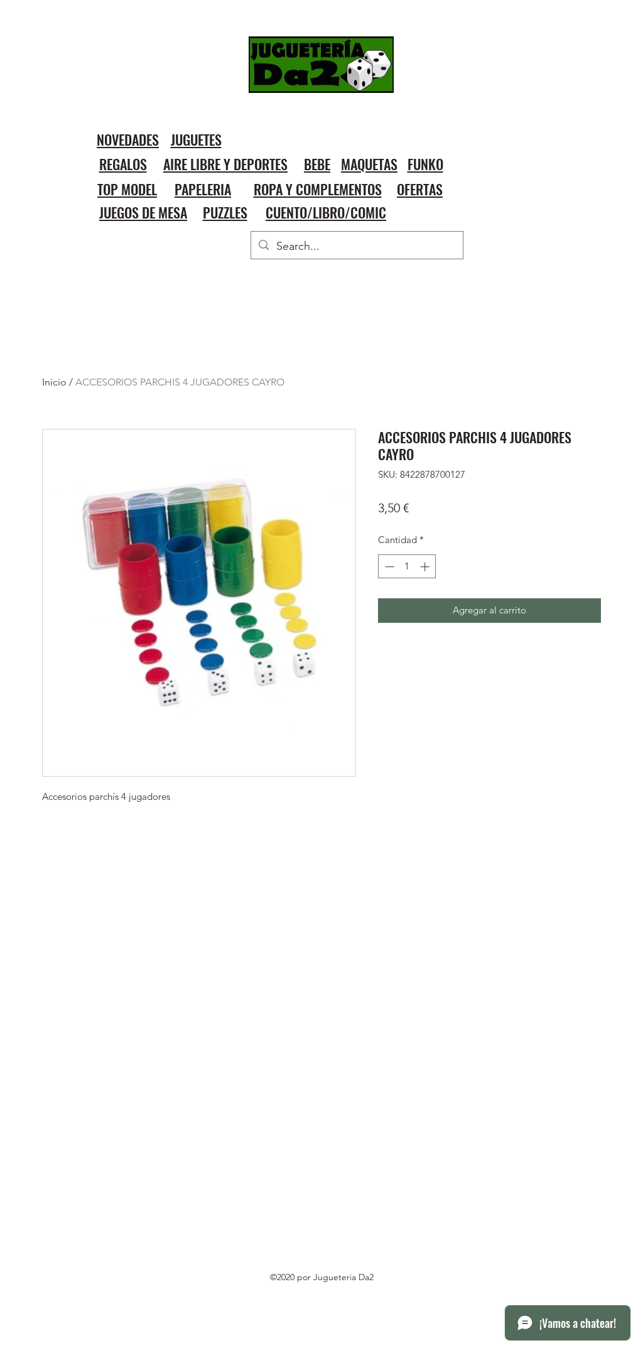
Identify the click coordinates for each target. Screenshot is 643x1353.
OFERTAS (420, 189)
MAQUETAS (369, 164)
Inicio (54, 382)
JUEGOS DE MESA (143, 212)
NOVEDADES (128, 139)
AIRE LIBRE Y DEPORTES (225, 164)
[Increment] (426, 566)
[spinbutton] (407, 566)
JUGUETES (196, 139)
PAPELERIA (203, 189)
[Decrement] (388, 566)
